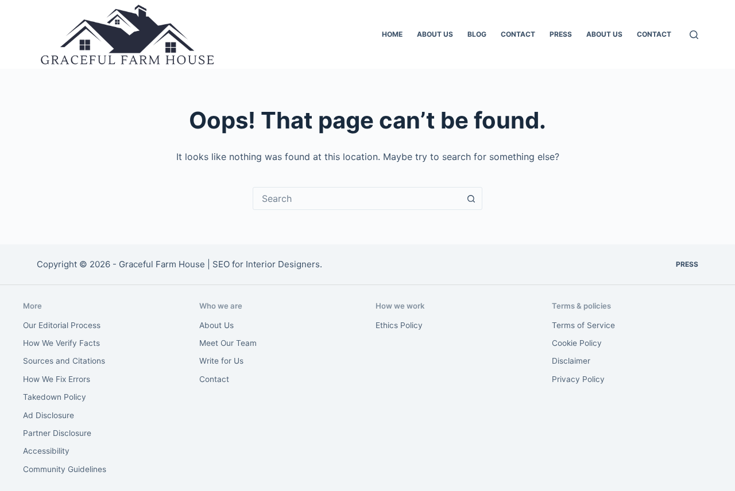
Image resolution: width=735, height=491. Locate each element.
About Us (435, 34)
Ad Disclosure (48, 415)
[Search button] (471, 198)
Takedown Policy (54, 397)
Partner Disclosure (57, 433)
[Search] (694, 34)
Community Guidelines (64, 469)
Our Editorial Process (61, 325)
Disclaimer (571, 360)
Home (392, 34)
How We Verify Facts (61, 343)
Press (561, 34)
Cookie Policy (577, 343)
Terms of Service (583, 325)
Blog (476, 34)
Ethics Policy (399, 325)
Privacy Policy (578, 379)
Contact (518, 34)
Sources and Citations (64, 360)
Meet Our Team (228, 343)
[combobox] (356, 198)
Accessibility (46, 450)
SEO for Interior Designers (266, 264)
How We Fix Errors (56, 379)
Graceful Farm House (162, 264)
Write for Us (221, 360)
